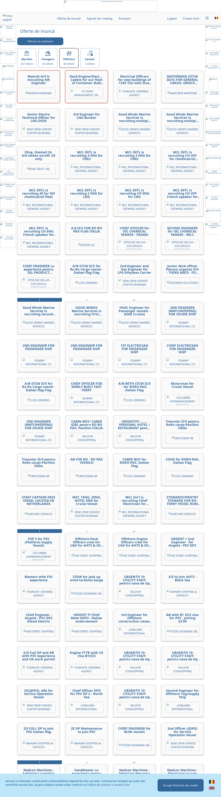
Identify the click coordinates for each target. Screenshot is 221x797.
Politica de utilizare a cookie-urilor (108, 785)
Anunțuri (125, 18)
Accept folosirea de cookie (180, 785)
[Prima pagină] (12, 18)
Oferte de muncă (69, 18)
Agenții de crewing (99, 18)
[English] (212, 789)
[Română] (212, 783)
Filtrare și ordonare (40, 41)
